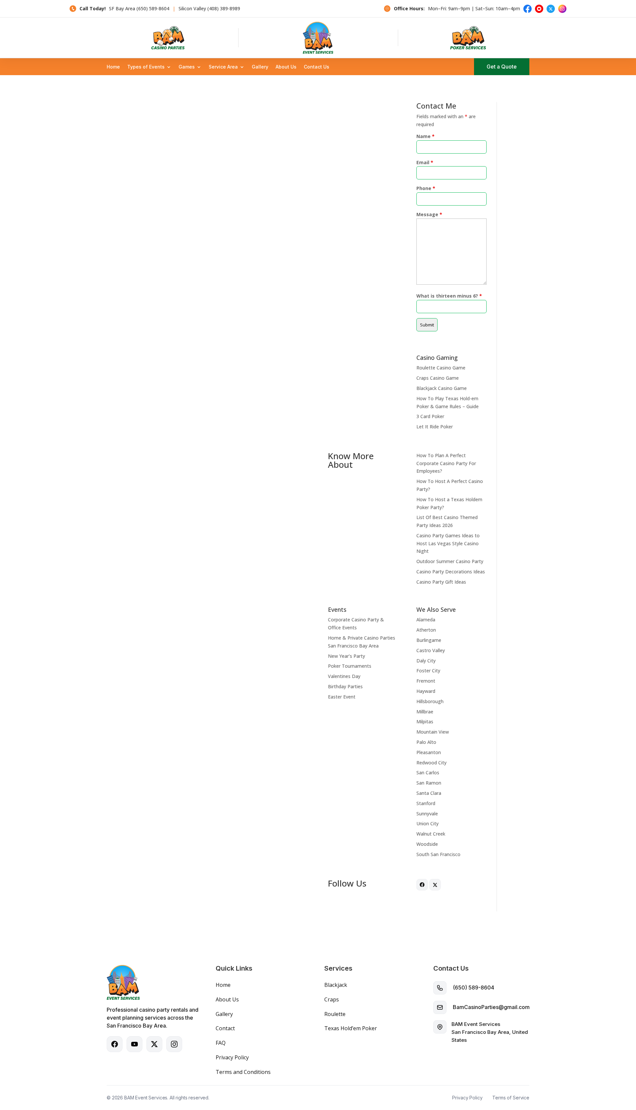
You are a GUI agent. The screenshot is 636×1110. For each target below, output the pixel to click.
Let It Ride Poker (434, 426)
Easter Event (341, 697)
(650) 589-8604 (473, 987)
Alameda (425, 619)
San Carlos (427, 772)
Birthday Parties (345, 686)
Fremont (425, 681)
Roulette (334, 1014)
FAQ (221, 1042)
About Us (286, 67)
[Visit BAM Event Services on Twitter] (435, 889)
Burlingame (428, 640)
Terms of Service (510, 1097)
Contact (225, 1028)
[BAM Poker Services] (468, 38)
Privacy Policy (232, 1057)
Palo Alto (426, 742)
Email (424, 162)
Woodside (427, 844)
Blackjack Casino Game (441, 388)
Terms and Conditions (243, 1072)
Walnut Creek (430, 834)
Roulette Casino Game (440, 367)
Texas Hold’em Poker (350, 1028)
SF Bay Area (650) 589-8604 (139, 8)
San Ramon (428, 783)
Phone (425, 188)
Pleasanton (428, 752)
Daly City (426, 660)
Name (425, 136)
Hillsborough (430, 701)
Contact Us (316, 67)
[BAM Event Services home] (318, 38)
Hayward (425, 691)
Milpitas (424, 721)
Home (113, 67)
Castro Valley (430, 650)
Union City (427, 823)
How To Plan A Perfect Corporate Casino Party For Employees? (446, 463)
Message (429, 214)
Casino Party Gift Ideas (441, 582)
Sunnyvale (427, 813)
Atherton (426, 630)
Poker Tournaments (349, 666)
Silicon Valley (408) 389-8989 (209, 8)
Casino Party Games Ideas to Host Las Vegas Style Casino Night (448, 543)
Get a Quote (502, 66)
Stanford (425, 803)
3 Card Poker (430, 416)
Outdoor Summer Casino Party (449, 561)
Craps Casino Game (437, 378)
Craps (331, 999)
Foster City (428, 670)
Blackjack (335, 985)
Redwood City (431, 762)
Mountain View (432, 732)
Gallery (260, 67)
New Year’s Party (346, 656)
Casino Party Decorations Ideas (450, 571)
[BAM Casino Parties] (168, 38)
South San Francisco (438, 854)
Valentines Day (344, 676)
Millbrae (424, 711)
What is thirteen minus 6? (449, 296)
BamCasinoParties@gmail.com (491, 1007)
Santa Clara (428, 793)
